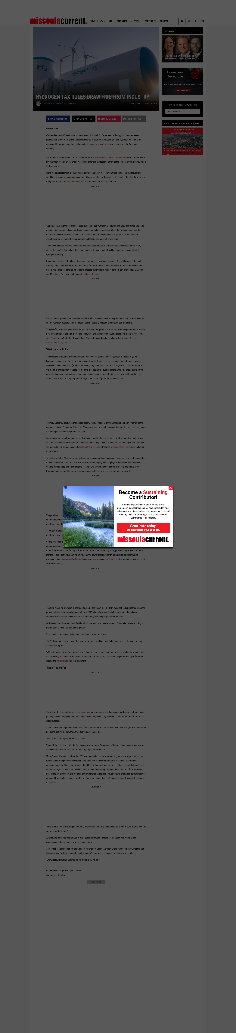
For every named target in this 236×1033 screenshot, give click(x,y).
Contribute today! (143, 527)
